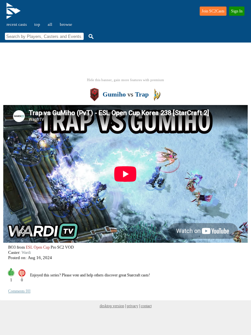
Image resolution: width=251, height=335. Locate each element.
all (50, 24)
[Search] (90, 36)
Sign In (237, 11)
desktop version (112, 306)
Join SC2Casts (213, 11)
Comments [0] (19, 291)
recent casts (17, 24)
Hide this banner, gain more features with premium (125, 80)
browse (66, 24)
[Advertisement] (125, 62)
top (37, 24)
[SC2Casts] (14, 13)
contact (146, 306)
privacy (132, 306)
